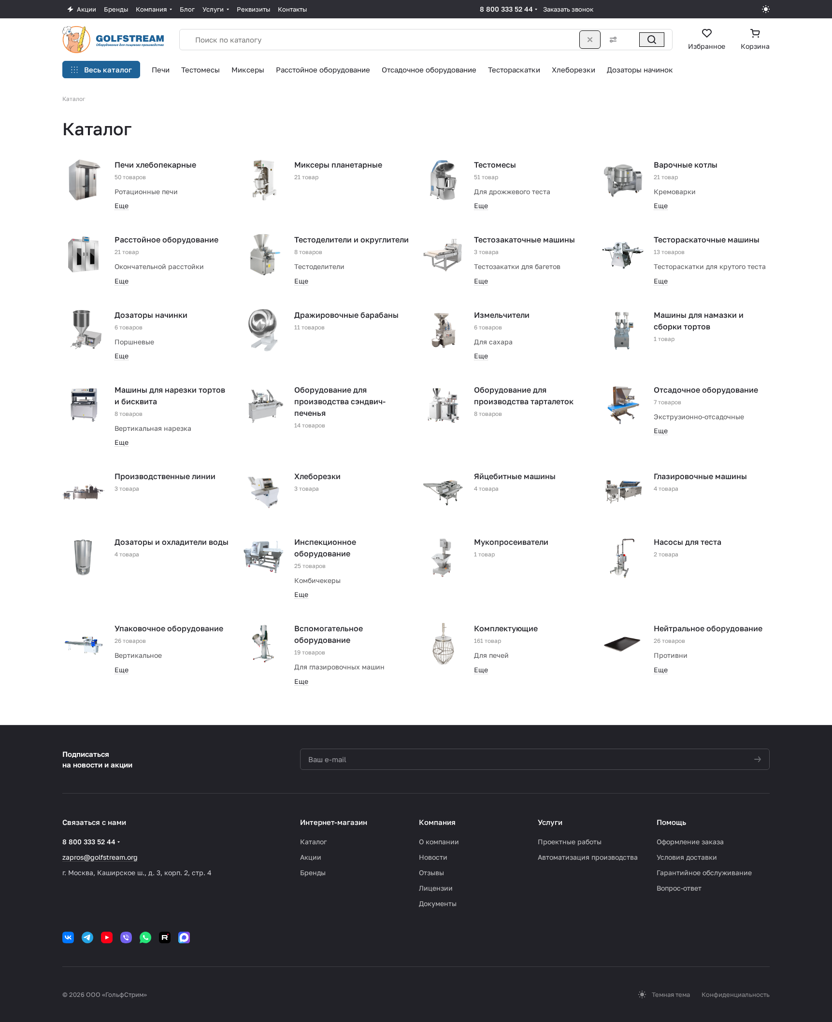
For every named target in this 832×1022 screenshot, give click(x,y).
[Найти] (651, 39)
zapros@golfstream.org (100, 857)
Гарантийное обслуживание (704, 872)
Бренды (313, 872)
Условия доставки (687, 857)
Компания (437, 822)
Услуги (550, 822)
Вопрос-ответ (679, 888)
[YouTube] (107, 937)
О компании (439, 841)
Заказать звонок (568, 9)
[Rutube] (165, 937)
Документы (438, 903)
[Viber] (126, 937)
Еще (122, 205)
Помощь (671, 822)
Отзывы (431, 872)
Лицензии (436, 888)
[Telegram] (87, 937)
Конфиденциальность (736, 994)
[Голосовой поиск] (630, 39)
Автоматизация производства (588, 857)
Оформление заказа (690, 841)
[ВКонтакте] (68, 937)
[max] (184, 937)
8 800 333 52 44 (506, 9)
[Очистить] (590, 39)
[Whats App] (145, 937)
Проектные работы (570, 841)
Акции (310, 857)
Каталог (313, 841)
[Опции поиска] (611, 39)
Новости (433, 857)
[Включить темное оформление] (766, 9)
